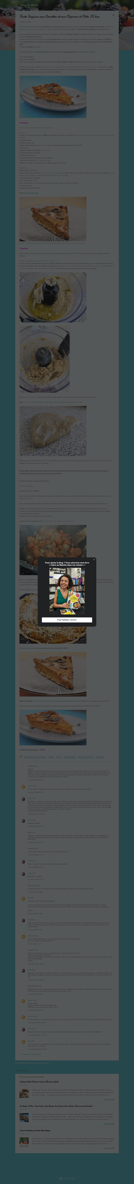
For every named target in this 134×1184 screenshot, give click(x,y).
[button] (94, 560)
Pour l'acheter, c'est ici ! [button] (67, 620)
